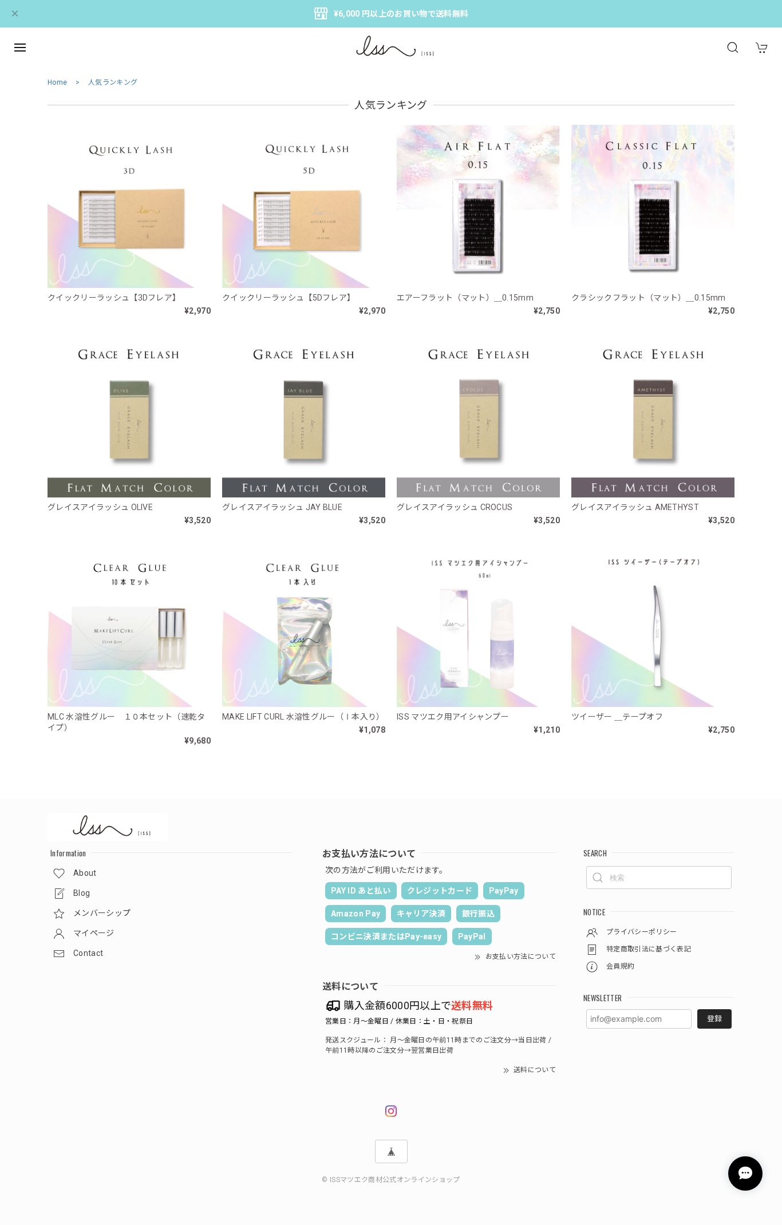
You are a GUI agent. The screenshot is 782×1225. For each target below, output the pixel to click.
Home (57, 82)
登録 (714, 1018)
